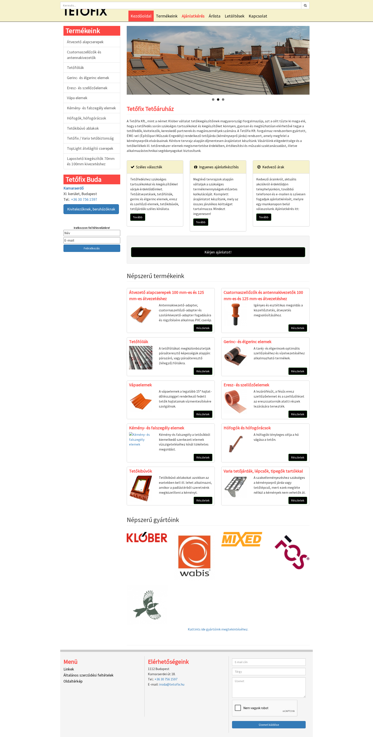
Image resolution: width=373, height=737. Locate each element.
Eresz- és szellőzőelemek (87, 87)
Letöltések (234, 16)
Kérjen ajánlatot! (218, 252)
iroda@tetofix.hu (171, 684)
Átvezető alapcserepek (85, 41)
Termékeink (166, 16)
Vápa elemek (77, 97)
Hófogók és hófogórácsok (247, 427)
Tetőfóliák (75, 67)
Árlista (214, 16)
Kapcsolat (258, 16)
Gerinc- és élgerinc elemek (88, 77)
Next (314, 59)
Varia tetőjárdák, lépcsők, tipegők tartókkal (263, 471)
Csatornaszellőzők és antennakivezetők (84, 54)
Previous (122, 59)
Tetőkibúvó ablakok (83, 128)
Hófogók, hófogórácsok (86, 118)
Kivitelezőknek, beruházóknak (91, 209)
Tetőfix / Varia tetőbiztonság (90, 138)
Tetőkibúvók (140, 471)
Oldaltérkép (72, 681)
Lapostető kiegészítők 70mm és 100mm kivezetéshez (91, 161)
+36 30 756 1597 (84, 199)
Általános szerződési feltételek (88, 675)
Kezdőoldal (141, 16)
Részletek (203, 328)
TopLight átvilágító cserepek (90, 148)
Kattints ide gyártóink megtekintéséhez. (218, 629)
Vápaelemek (140, 384)
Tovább (137, 217)
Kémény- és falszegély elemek (91, 107)
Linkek (68, 669)
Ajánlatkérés (193, 16)
